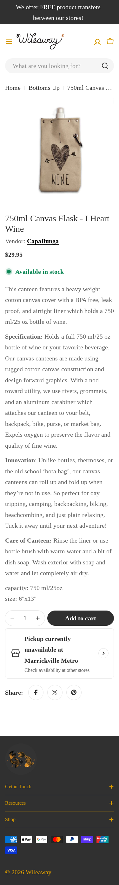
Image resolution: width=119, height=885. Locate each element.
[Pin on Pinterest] (74, 692)
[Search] (105, 66)
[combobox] (59, 65)
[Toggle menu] (9, 41)
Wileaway (38, 872)
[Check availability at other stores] (103, 653)
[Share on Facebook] (35, 692)
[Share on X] (55, 692)
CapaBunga (43, 240)
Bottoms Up (44, 87)
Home (13, 87)
